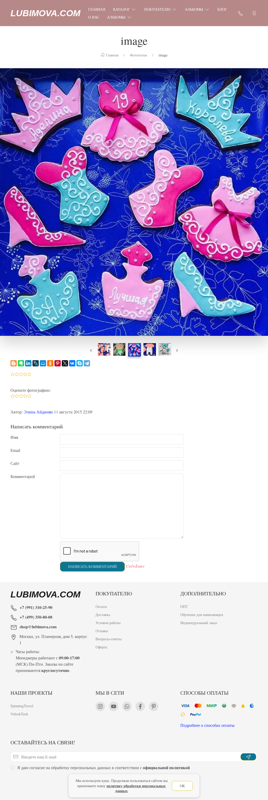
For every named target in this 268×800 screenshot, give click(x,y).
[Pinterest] (57, 363)
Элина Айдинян (38, 412)
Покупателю (157, 9)
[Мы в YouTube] (113, 706)
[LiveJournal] (35, 363)
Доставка (103, 614)
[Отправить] (248, 756)
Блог (222, 9)
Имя (14, 437)
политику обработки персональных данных (136, 788)
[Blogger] (13, 363)
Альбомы (194, 9)
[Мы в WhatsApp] (127, 706)
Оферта (101, 646)
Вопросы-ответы (108, 638)
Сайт (14, 463)
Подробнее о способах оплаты (207, 725)
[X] (65, 363)
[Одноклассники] (50, 363)
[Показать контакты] (240, 13)
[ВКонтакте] (72, 363)
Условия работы (108, 622)
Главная (96, 9)
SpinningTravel (21, 705)
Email (15, 450)
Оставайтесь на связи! (42, 742)
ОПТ (184, 606)
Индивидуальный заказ (198, 622)
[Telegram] (87, 363)
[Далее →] (134, 201)
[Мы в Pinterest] (153, 706)
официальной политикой (166, 767)
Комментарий (22, 476)
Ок (182, 785)
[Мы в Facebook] (140, 706)
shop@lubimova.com (38, 627)
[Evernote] (21, 363)
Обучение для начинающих (202, 614)
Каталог (121, 9)
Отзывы (102, 630)
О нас (93, 17)
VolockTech (19, 713)
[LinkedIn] (28, 363)
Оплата (101, 606)
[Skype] (79, 363)
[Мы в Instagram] (100, 706)
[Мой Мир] (43, 363)
